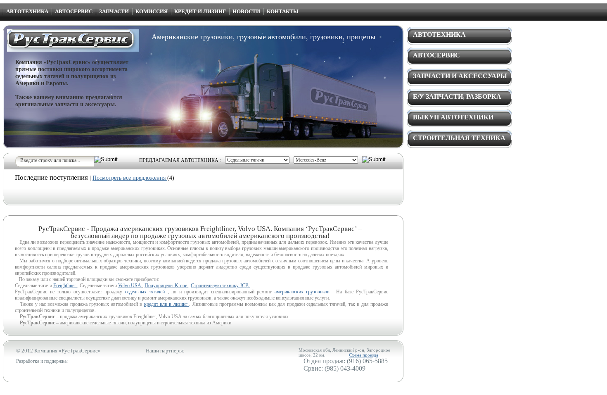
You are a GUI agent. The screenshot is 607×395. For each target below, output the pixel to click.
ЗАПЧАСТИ (114, 11)
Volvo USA (130, 285)
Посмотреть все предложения (129, 178)
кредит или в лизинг (167, 304)
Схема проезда (363, 354)
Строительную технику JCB (220, 285)
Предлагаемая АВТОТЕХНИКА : (180, 160)
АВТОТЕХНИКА (27, 11)
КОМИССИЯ (151, 11)
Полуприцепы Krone (166, 285)
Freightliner (65, 285)
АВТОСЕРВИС (73, 11)
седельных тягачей (146, 292)
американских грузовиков (303, 292)
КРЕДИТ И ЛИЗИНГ (200, 11)
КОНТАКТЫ (283, 11)
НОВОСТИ (246, 11)
